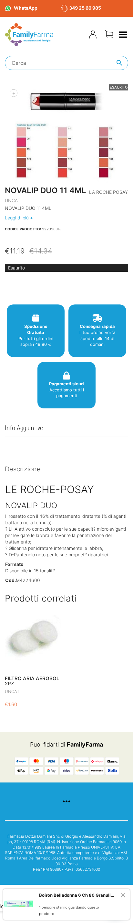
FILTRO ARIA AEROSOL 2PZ (32, 681)
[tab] (66, 469)
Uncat (12, 200)
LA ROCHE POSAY (108, 192)
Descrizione (23, 469)
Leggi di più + (19, 217)
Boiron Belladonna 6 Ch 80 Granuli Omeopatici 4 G (77, 895)
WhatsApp (25, 8)
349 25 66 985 (85, 8)
